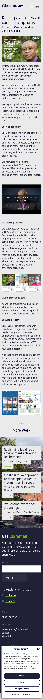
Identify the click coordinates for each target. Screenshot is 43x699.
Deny (22, 682)
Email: (5, 563)
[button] (39, 649)
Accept (22, 676)
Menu (37, 7)
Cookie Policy (16, 694)
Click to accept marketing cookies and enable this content (21, 199)
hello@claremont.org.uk (16, 589)
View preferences (22, 689)
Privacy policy (26, 694)
